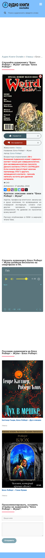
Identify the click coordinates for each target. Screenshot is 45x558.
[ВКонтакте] (5, 189)
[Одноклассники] (8, 189)
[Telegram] (19, 189)
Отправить (9, 540)
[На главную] (15, 4)
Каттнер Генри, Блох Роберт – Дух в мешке (21, 420)
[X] (26, 189)
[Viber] (12, 189)
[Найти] (5, 13)
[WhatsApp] (15, 189)
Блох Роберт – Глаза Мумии (14, 490)
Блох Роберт (16, 153)
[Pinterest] (22, 189)
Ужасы (19, 148)
